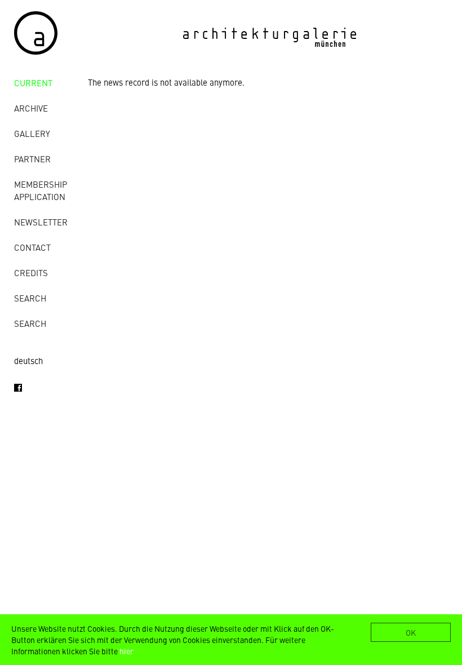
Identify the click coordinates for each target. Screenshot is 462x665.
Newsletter (41, 222)
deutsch (28, 360)
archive (31, 108)
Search (30, 298)
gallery (32, 133)
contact (32, 247)
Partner (32, 159)
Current (33, 82)
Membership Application (40, 190)
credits (31, 272)
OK (411, 632)
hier (126, 651)
